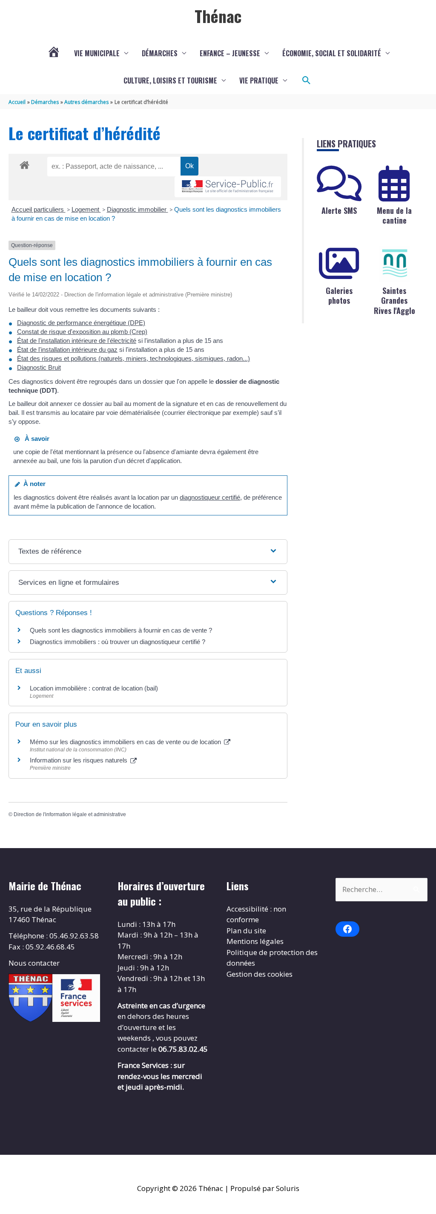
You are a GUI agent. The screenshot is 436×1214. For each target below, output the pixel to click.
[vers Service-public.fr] (228, 186)
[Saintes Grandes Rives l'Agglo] (394, 264)
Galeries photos (339, 295)
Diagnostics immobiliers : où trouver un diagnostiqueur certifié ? (117, 641)
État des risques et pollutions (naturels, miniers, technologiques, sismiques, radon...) (133, 358)
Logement (86, 209)
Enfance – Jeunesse (230, 53)
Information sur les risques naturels (79, 760)
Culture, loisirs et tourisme (170, 80)
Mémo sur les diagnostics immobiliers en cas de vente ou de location (126, 741)
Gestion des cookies (260, 974)
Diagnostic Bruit (39, 367)
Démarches (160, 53)
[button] (306, 80)
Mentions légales (255, 941)
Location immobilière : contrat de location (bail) (94, 688)
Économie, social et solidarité (331, 53)
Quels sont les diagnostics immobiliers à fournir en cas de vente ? (121, 630)
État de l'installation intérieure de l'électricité (76, 340)
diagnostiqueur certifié (210, 497)
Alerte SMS (339, 210)
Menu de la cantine (394, 215)
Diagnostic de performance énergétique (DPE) (81, 322)
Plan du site (246, 930)
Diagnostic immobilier (137, 209)
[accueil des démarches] (24, 163)
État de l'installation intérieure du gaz (67, 349)
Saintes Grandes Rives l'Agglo (394, 300)
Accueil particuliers (38, 209)
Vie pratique (258, 80)
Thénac (218, 16)
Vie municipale (97, 53)
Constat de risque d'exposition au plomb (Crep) (82, 331)
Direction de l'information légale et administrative (70, 814)
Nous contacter (34, 963)
